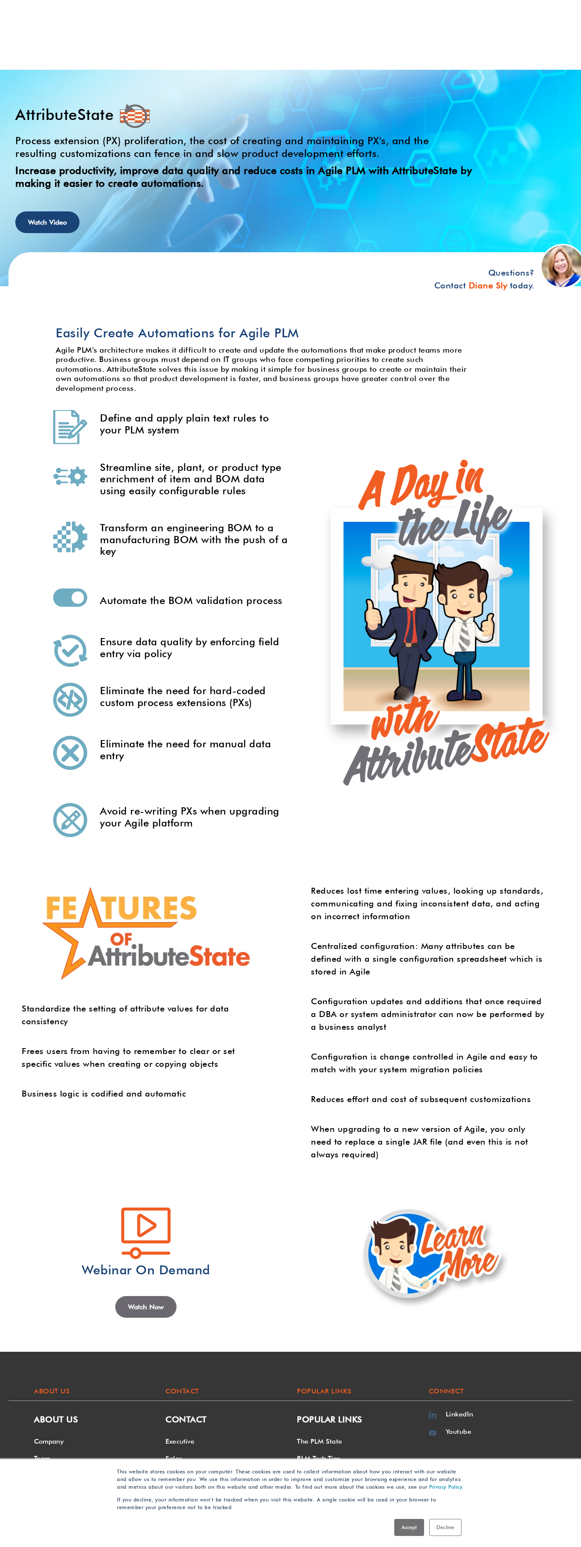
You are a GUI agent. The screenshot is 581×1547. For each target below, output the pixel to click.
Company (49, 1441)
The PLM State (319, 1441)
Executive (179, 1441)
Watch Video (47, 222)
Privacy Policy (445, 1487)
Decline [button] (445, 1527)
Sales (173, 1458)
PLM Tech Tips (318, 1458)
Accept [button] (409, 1527)
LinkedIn (459, 1414)
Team (42, 1458)
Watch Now (146, 1307)
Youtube (459, 1431)
